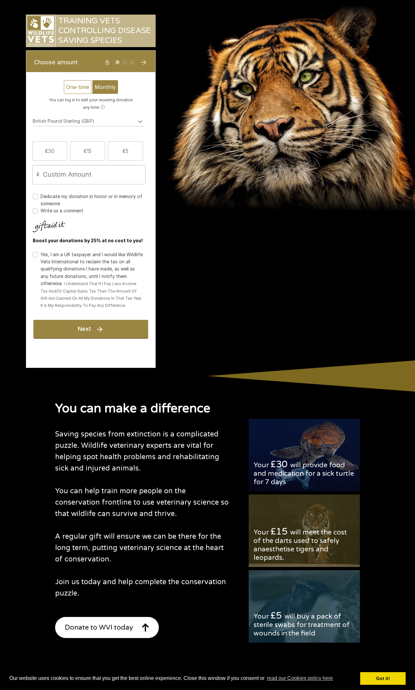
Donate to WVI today (99, 627)
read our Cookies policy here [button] (300, 678)
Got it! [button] (383, 678)
